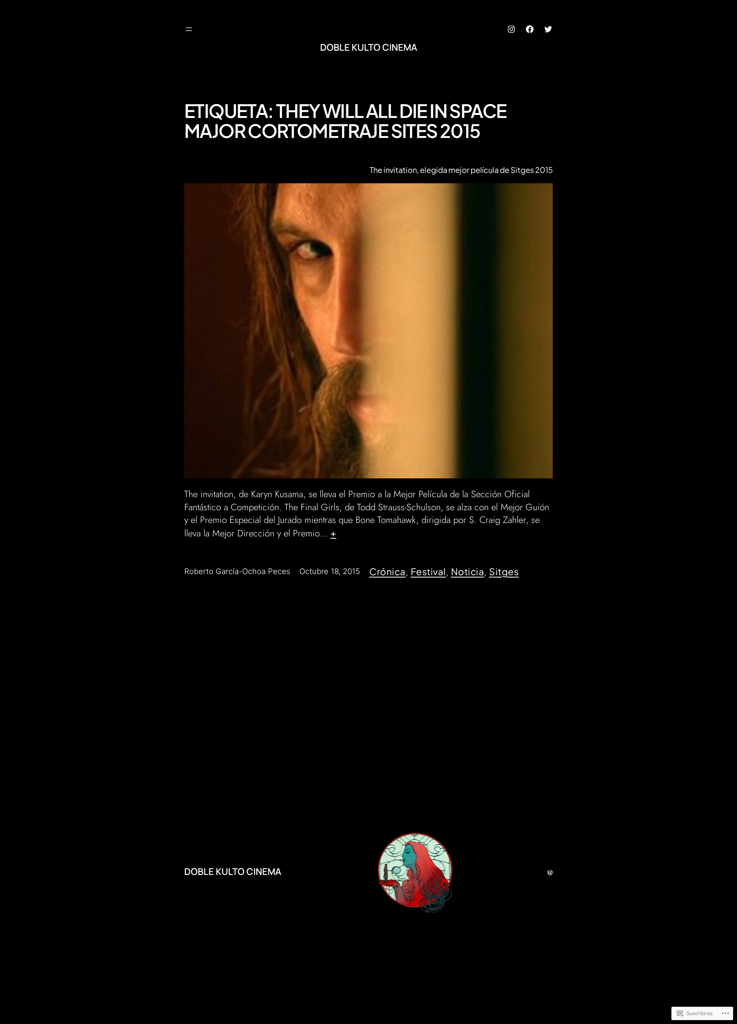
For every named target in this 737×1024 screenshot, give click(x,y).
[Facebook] (529, 29)
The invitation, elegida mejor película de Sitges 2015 (461, 170)
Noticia (467, 571)
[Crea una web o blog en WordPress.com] (550, 871)
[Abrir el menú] (188, 29)
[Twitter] (548, 29)
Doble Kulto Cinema (368, 47)
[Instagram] (511, 29)
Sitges (504, 571)
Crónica (387, 571)
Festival (428, 571)
